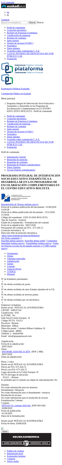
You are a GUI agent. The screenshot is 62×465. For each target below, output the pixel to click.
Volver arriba (13, 461)
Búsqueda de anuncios (17, 159)
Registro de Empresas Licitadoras (22, 33)
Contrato (11, 266)
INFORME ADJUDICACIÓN (16, 351)
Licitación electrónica (16, 30)
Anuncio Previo (14, 269)
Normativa (12, 46)
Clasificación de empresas (18, 35)
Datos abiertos (13, 48)
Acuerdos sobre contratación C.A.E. (23, 51)
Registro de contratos (16, 38)
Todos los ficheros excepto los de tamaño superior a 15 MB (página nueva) (30, 246)
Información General (16, 157)
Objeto (10, 256)
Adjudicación (13, 261)
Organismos (12, 253)
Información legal (15, 453)
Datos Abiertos (13, 167)
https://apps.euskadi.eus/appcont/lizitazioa (21, 235)
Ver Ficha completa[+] (11, 238)
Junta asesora (13, 40)
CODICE (11, 271)
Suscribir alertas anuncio (12, 240)
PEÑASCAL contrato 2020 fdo (16, 405)
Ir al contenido (7, 2)
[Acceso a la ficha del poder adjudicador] (16, 202)
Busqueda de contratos (17, 162)
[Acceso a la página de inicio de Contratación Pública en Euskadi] (2, 428)
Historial (11, 274)
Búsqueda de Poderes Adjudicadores (23, 165)
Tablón (10, 264)
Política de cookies (15, 451)
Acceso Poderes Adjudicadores (21, 170)
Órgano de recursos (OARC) (20, 43)
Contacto (5, 19)
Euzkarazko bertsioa (16, 456)
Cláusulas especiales (16, 258)
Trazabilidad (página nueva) (38, 243)
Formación (12, 58)
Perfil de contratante (16, 27)
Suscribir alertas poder (35, 240)
